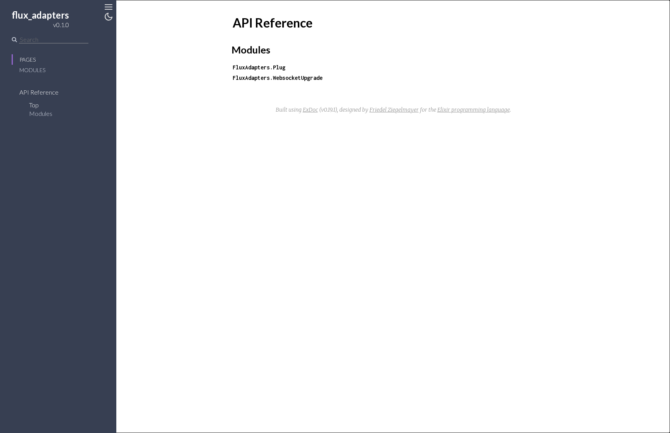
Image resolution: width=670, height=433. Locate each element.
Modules (32, 70)
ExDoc (310, 109)
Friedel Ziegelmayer (394, 109)
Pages (27, 59)
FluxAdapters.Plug (259, 67)
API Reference (39, 92)
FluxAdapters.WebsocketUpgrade (278, 77)
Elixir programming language (473, 109)
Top (34, 105)
